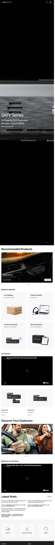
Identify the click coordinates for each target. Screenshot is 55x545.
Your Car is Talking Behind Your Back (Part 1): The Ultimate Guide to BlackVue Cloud (38, 505)
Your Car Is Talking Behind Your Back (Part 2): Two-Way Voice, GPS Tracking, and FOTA (13, 505)
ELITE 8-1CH (31, 410)
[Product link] (13, 398)
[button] (2, 2)
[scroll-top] (52, 543)
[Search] (46, 2)
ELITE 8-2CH (4, 410)
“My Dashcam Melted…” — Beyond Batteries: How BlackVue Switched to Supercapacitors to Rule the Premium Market (12, 515)
